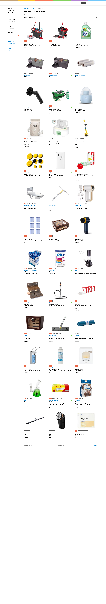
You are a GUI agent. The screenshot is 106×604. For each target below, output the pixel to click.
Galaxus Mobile (11, 45)
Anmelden (84, 3)
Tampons (76, 432)
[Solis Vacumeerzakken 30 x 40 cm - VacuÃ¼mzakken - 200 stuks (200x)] (86, 296)
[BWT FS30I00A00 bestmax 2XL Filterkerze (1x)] (60, 361)
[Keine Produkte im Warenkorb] (97, 3)
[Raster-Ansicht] (94, 17)
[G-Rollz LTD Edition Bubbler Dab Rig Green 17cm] (35, 393)
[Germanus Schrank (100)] (35, 328)
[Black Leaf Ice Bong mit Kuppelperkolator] (86, 263)
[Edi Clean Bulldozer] (35, 426)
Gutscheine (10, 46)
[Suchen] (25, 3)
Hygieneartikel (12, 26)
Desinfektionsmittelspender (29, 205)
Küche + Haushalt (12, 21)
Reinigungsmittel (78, 42)
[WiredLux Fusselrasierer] (86, 198)
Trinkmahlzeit (52, 270)
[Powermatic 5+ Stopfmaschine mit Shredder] (35, 68)
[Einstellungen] (79, 3)
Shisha (50, 302)
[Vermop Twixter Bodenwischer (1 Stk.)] (60, 328)
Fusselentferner (78, 107)
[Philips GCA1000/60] (86, 231)
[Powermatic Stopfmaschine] (60, 68)
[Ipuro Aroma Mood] (86, 361)
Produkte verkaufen (12, 43)
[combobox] (32, 17)
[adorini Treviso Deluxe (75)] (60, 231)
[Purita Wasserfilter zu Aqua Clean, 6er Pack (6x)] (35, 231)
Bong (76, 270)
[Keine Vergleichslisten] (91, 3)
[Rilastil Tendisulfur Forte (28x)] (86, 426)
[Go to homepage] (12, 3)
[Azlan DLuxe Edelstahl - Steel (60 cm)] (60, 296)
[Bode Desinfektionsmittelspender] (35, 361)
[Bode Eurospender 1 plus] (35, 198)
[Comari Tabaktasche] (35, 296)
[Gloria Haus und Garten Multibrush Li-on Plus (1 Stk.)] (86, 133)
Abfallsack (77, 335)
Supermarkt (10, 12)
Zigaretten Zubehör (28, 75)
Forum (9, 50)
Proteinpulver (26, 140)
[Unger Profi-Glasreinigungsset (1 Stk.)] (60, 101)
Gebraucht (10, 10)
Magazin (9, 48)
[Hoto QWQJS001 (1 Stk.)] (35, 101)
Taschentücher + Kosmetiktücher (30, 270)
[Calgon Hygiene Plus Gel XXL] (86, 36)
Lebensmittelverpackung (80, 75)
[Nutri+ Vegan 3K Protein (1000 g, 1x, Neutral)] (35, 133)
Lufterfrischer (52, 172)
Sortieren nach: (27, 17)
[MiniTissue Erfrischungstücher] (35, 263)
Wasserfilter (26, 237)
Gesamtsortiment (11, 8)
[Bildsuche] (74, 3)
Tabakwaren (11, 28)
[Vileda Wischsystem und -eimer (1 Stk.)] (35, 36)
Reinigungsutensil (27, 42)
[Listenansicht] (96, 17)
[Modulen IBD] (60, 263)
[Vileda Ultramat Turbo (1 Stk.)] (60, 36)
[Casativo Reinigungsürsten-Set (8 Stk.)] (35, 166)
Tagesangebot (11, 41)
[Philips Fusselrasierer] (86, 101)
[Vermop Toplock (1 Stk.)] (60, 198)
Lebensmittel (12, 17)
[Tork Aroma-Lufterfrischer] (60, 166)
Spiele (9, 52)
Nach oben (95, 445)
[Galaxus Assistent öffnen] (89, 3)
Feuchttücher (12, 14)
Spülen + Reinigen (12, 19)
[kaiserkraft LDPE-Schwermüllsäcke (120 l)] (86, 328)
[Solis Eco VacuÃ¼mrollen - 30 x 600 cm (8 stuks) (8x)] (86, 166)
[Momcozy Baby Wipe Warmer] (60, 133)
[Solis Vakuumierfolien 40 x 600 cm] (86, 68)
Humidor (50, 237)
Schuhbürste (77, 237)
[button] (71, 42)
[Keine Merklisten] (94, 3)
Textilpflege (11, 23)
